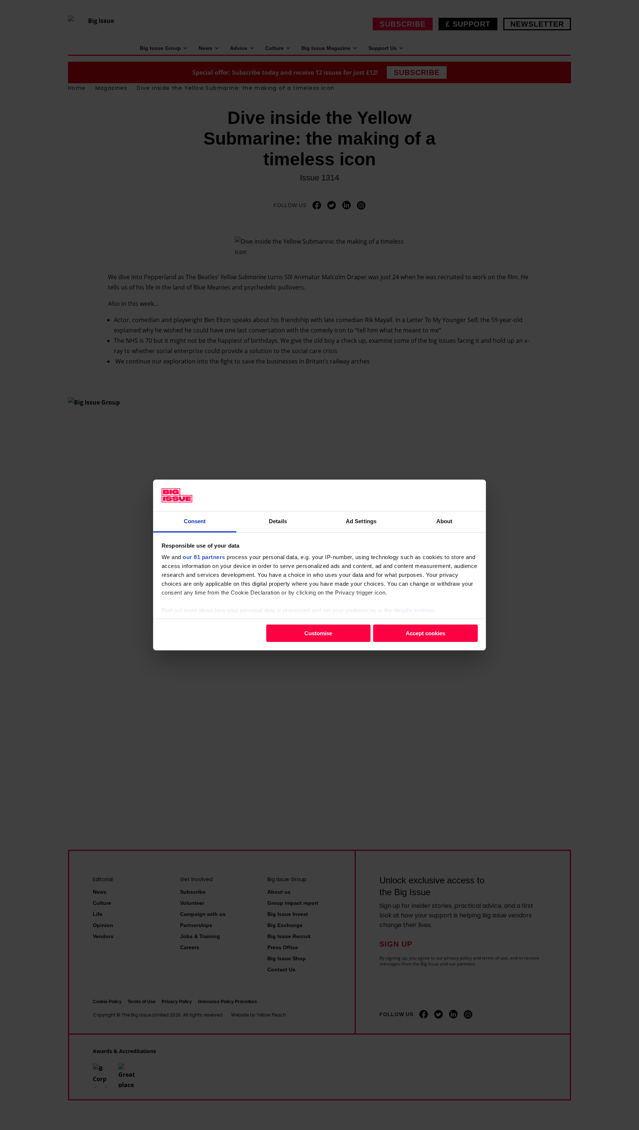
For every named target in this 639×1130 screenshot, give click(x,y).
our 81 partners (204, 557)
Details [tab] (278, 521)
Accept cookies (425, 633)
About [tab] (444, 521)
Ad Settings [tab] (361, 521)
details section (414, 610)
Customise (318, 633)
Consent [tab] (195, 521)
